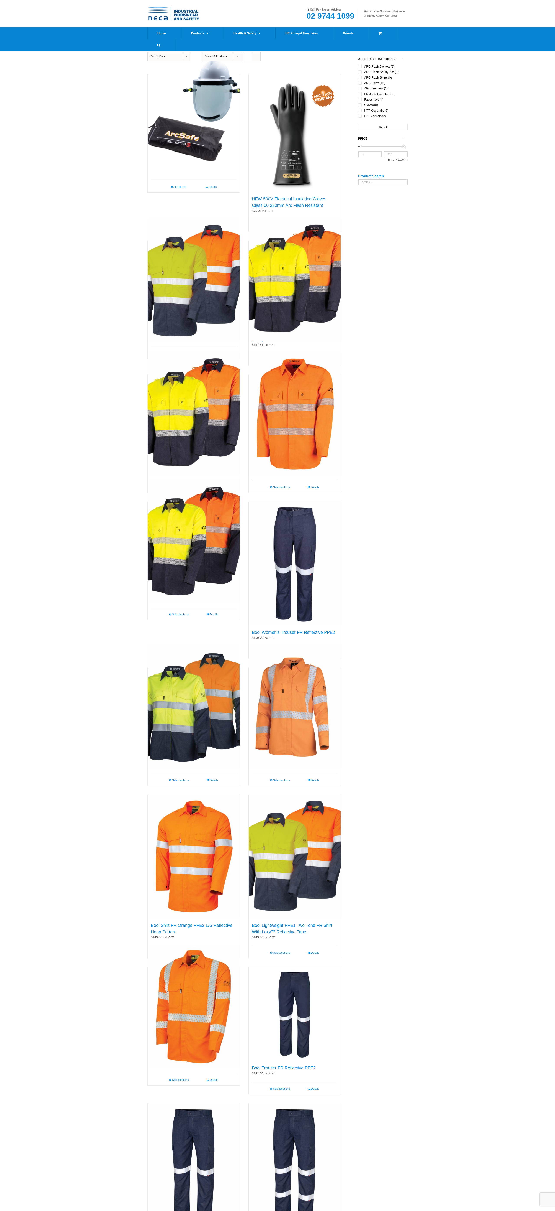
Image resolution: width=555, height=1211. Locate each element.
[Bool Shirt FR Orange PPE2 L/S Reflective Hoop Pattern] (194, 856)
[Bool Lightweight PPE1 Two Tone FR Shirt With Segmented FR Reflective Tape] (194, 541)
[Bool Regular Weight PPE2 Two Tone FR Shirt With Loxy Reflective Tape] (194, 279)
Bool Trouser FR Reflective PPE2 (284, 1068)
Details (213, 186)
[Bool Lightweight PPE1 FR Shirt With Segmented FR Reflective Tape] (295, 413)
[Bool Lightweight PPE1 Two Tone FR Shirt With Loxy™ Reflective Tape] (295, 856)
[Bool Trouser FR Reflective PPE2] (295, 1013)
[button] (158, 45)
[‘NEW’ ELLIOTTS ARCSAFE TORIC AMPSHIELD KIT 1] (194, 113)
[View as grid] (247, 56)
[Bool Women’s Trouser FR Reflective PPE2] (295, 563)
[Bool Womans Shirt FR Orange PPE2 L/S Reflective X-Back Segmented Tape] (295, 706)
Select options (281, 487)
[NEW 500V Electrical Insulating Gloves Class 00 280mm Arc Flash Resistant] (295, 132)
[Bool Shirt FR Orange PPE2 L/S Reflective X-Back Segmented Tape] (194, 1006)
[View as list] (256, 56)
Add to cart (179, 186)
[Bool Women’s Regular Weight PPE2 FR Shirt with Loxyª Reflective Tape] (194, 706)
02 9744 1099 (330, 16)
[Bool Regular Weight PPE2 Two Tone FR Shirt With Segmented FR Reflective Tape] (194, 413)
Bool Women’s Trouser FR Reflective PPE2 (293, 632)
